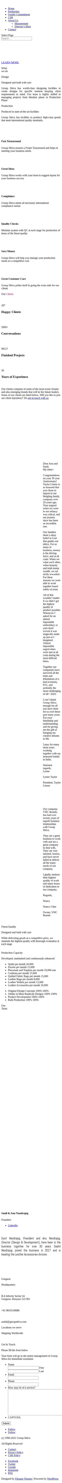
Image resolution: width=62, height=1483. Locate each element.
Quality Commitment (19, 14)
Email (11, 1374)
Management (21, 23)
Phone (11, 1381)
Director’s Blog (23, 26)
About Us (13, 20)
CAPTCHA (14, 1417)
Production (13, 11)
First (41, 1367)
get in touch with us (38, 398)
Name (11, 1364)
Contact (12, 29)
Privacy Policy (15, 1452)
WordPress (52, 1478)
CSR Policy (14, 1455)
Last (41, 1371)
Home (11, 8)
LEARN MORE (10, 62)
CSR (10, 17)
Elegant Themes (23, 1478)
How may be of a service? (21, 1387)
